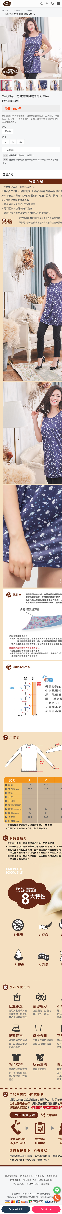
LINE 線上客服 (45, 1179)
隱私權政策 (15, 1179)
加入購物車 (17, 1209)
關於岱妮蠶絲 (11, 1175)
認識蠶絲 (45, 1183)
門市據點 (39, 1175)
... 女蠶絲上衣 (17, 10)
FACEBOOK (18, 1183)
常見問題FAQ (29, 1179)
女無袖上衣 (30, 10)
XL (20, 141)
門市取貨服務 (26, 1175)
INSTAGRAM (32, 1183)
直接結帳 (47, 1209)
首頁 (6, 10)
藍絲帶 (8, 131)
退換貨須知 (52, 1175)
